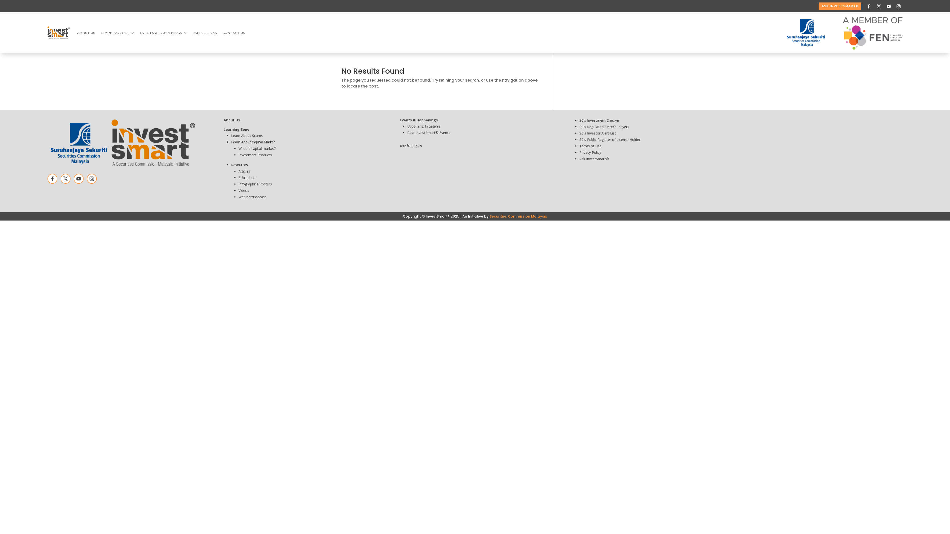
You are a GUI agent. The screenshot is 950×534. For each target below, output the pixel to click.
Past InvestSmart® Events (428, 132)
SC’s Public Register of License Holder (609, 139)
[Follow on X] (879, 6)
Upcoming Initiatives (423, 126)
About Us (86, 33)
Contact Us (233, 33)
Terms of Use (590, 146)
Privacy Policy (590, 152)
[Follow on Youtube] (889, 6)
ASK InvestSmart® (840, 6)
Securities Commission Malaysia (518, 216)
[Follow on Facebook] (869, 6)
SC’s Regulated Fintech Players (604, 126)
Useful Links (204, 33)
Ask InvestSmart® (594, 158)
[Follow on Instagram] (898, 6)
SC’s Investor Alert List (597, 133)
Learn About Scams (247, 135)
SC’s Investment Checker (599, 120)
